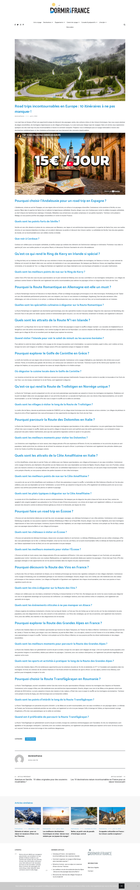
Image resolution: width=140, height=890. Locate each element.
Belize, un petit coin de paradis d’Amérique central (82, 832)
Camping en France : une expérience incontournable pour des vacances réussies (66, 855)
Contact (90, 871)
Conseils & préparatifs (88, 22)
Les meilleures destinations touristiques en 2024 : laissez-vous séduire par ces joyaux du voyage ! (56, 834)
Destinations (47, 22)
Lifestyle (102, 22)
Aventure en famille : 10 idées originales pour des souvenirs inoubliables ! (41, 779)
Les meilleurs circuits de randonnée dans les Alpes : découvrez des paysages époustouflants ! (68, 870)
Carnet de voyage (72, 22)
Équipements (59, 22)
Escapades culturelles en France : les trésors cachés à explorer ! (111, 832)
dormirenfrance (19, 116)
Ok (122, 886)
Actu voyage (37, 22)
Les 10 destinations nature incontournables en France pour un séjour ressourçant (98, 779)
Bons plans (70, 27)
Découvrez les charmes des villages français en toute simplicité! (67, 876)
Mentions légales (93, 867)
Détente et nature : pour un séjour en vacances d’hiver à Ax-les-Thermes (27, 834)
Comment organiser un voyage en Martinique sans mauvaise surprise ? (67, 860)
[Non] (138, 886)
